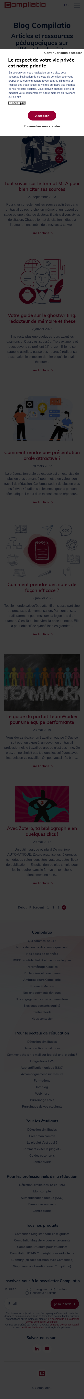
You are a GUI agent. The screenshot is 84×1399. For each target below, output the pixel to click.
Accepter (42, 116)
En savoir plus (16, 102)
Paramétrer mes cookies (42, 126)
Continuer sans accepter (63, 52)
